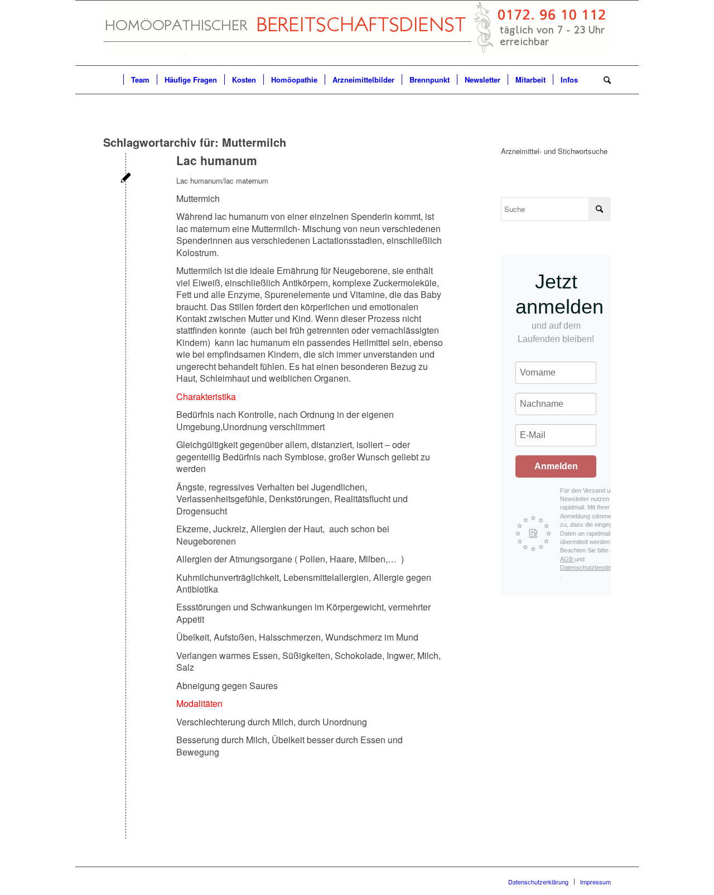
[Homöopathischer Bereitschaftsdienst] (356, 33)
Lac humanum (216, 160)
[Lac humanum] (125, 178)
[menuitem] (113, 80)
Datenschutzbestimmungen (597, 567)
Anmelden (556, 466)
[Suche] (603, 80)
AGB (567, 559)
